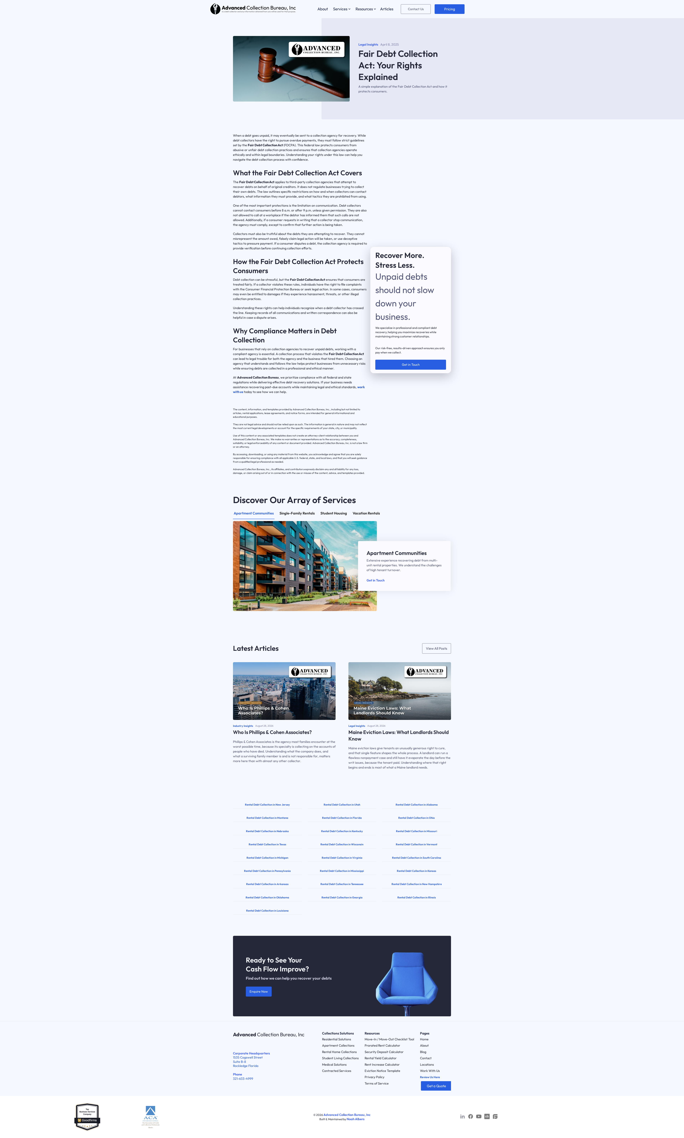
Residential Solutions (336, 1039)
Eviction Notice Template (382, 1071)
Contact (426, 1058)
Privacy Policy (374, 1077)
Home (424, 1039)
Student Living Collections (340, 1058)
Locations (427, 1064)
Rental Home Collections (339, 1052)
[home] (253, 9)
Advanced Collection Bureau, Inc (346, 1115)
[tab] (253, 515)
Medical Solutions (334, 1064)
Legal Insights (368, 44)
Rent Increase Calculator (382, 1064)
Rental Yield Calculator (381, 1058)
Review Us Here (430, 1077)
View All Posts (436, 648)
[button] (341, 9)
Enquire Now (259, 991)
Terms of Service (377, 1083)
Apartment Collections (338, 1045)
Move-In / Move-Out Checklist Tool (389, 1039)
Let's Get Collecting (411, 347)
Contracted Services (336, 1071)
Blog (423, 1052)
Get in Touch (376, 580)
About (424, 1045)
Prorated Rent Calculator (382, 1045)
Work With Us (430, 1071)
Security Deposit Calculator (384, 1052)
